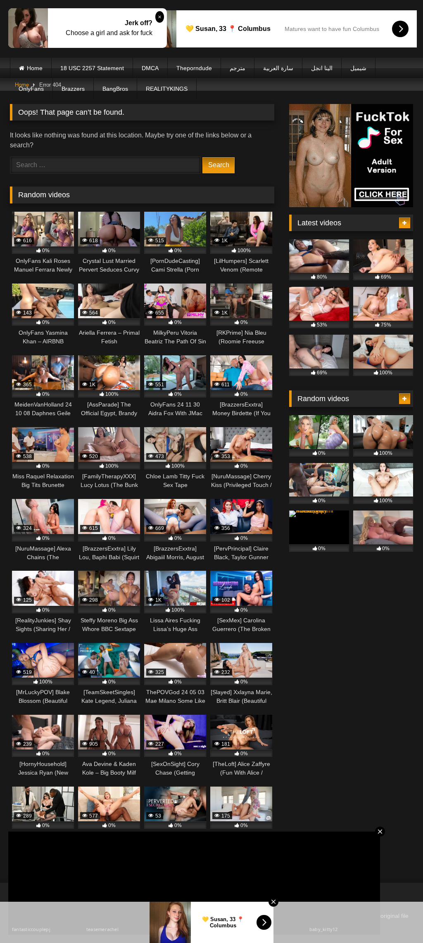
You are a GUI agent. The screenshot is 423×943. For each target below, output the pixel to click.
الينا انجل (322, 68)
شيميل (358, 68)
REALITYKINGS (167, 88)
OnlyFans (31, 88)
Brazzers (73, 88)
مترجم (237, 68)
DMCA (150, 68)
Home (35, 68)
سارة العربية (278, 68)
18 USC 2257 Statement (92, 68)
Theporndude (194, 68)
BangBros (115, 88)
